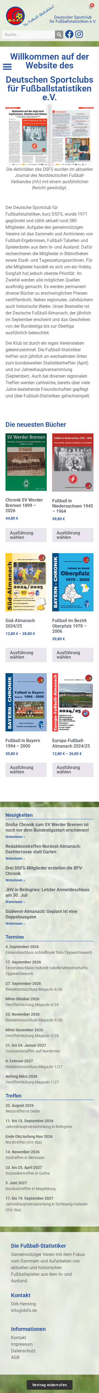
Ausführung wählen (21, 535)
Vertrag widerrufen (49, 1385)
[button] (7, 66)
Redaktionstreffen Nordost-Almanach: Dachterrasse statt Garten (43, 849)
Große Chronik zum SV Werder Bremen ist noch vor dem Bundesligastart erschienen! (47, 827)
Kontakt (18, 1337)
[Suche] (59, 34)
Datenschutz (23, 1350)
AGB (15, 1357)
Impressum (22, 1344)
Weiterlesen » (15, 837)
